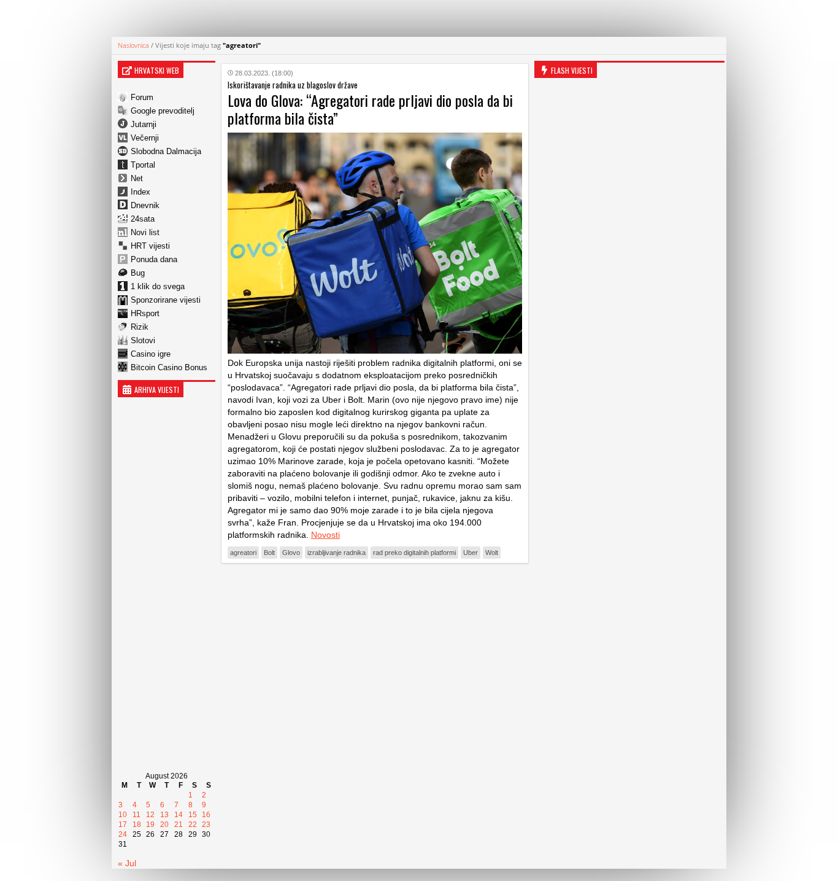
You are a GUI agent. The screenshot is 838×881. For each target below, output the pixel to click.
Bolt (269, 552)
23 (206, 824)
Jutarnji (143, 124)
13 (164, 814)
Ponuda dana (154, 259)
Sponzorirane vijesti (166, 300)
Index (140, 191)
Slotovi (143, 340)
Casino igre (151, 354)
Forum (142, 97)
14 (178, 814)
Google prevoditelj (162, 110)
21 (178, 824)
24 (122, 834)
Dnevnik (145, 205)
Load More (374, 591)
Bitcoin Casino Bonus (169, 367)
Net (137, 178)
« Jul (127, 863)
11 (136, 814)
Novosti (325, 535)
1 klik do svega (158, 286)
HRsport (145, 313)
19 (150, 824)
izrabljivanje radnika (336, 552)
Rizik (139, 327)
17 (122, 824)
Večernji (145, 137)
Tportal (143, 164)
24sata (143, 218)
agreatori (243, 552)
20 (164, 824)
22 (192, 824)
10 (122, 814)
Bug (138, 272)
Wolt (491, 552)
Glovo (291, 552)
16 (206, 814)
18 (137, 824)
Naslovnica (133, 45)
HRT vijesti (150, 245)
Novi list (145, 232)
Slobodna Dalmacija (166, 151)
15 (192, 814)
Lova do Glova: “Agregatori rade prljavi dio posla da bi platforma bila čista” (370, 109)
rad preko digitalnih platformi (414, 552)
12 (150, 814)
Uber (470, 552)
